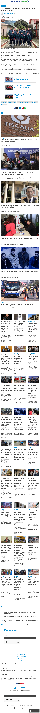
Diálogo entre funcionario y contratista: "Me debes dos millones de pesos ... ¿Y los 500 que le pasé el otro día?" (20, 550)
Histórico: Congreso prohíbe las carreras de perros (33, 548)
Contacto (20, 652)
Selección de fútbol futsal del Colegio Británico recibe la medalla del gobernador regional (23, 87)
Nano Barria (3, 104)
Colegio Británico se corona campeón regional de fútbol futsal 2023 (23, 78)
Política (2, 353)
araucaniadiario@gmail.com (21, 708)
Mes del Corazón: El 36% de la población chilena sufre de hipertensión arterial (33, 515)
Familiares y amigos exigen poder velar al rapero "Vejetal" (6, 513)
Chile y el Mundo (31, 321)
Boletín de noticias (11, 630)
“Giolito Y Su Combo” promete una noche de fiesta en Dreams (33, 357)
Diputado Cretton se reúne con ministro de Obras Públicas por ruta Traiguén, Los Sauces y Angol (6, 359)
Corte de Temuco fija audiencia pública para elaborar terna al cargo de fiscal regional (19, 140)
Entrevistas (3, 383)
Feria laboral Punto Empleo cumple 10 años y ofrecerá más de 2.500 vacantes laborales (19, 239)
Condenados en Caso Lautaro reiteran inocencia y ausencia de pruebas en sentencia (19, 272)
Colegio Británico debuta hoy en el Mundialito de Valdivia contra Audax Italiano (23, 96)
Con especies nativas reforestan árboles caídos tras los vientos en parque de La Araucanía (6, 422)
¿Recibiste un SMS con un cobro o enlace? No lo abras (19, 324)
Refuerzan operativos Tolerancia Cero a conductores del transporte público (17, 305)
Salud (2, 477)
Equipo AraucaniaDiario (8, 13)
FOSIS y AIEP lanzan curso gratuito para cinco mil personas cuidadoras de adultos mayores (33, 582)
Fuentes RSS (20, 658)
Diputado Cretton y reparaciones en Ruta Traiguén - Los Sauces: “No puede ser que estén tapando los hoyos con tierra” (20, 454)
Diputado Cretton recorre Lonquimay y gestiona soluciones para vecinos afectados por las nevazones (6, 582)
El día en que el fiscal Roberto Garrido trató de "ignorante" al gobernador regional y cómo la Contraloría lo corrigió (19, 583)
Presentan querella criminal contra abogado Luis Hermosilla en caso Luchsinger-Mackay (33, 483)
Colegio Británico (12, 102)
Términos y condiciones (20, 656)
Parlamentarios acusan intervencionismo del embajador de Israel (19, 389)
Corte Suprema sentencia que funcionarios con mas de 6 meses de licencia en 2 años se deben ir (33, 327)
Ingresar (20, 660)
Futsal (35, 102)
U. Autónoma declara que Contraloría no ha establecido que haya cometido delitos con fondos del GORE (19, 516)
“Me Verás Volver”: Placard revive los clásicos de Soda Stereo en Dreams (6, 388)
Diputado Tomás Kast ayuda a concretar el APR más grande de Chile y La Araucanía (6, 550)
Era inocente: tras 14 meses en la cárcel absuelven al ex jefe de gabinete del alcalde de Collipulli (6, 326)
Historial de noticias (20, 654)
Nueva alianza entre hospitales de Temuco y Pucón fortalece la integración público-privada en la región (6, 483)
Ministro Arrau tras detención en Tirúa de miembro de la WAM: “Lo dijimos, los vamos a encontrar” (6, 453)
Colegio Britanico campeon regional (25, 102)
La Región (3, 5)
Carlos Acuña (4, 102)
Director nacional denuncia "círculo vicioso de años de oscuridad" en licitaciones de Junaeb (17, 173)
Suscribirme (20, 695)
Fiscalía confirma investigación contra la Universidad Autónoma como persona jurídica (20, 206)
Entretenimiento (31, 353)
